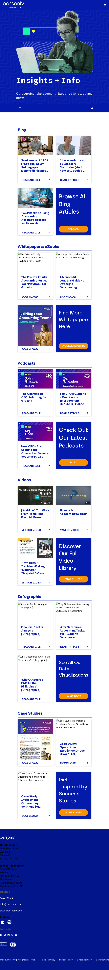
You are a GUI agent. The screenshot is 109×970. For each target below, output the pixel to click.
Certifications (102, 960)
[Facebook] (1, 935)
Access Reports (73, 345)
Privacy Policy (66, 960)
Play (73, 462)
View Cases (73, 812)
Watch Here (73, 579)
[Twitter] (5, 935)
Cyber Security (84, 960)
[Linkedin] (8, 935)
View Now (73, 695)
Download (30, 296)
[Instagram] (12, 935)
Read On (73, 229)
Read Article (31, 180)
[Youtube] (16, 935)
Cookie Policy (48, 960)
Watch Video (31, 530)
